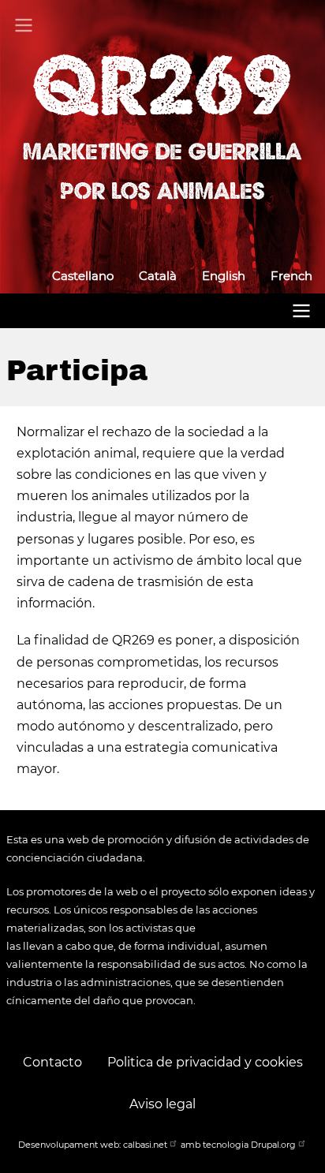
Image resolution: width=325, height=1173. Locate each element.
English (223, 275)
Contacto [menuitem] (52, 1062)
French (291, 275)
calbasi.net (145, 1144)
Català (158, 275)
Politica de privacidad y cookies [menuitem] (205, 1062)
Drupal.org (273, 1144)
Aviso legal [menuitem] (162, 1103)
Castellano (83, 275)
